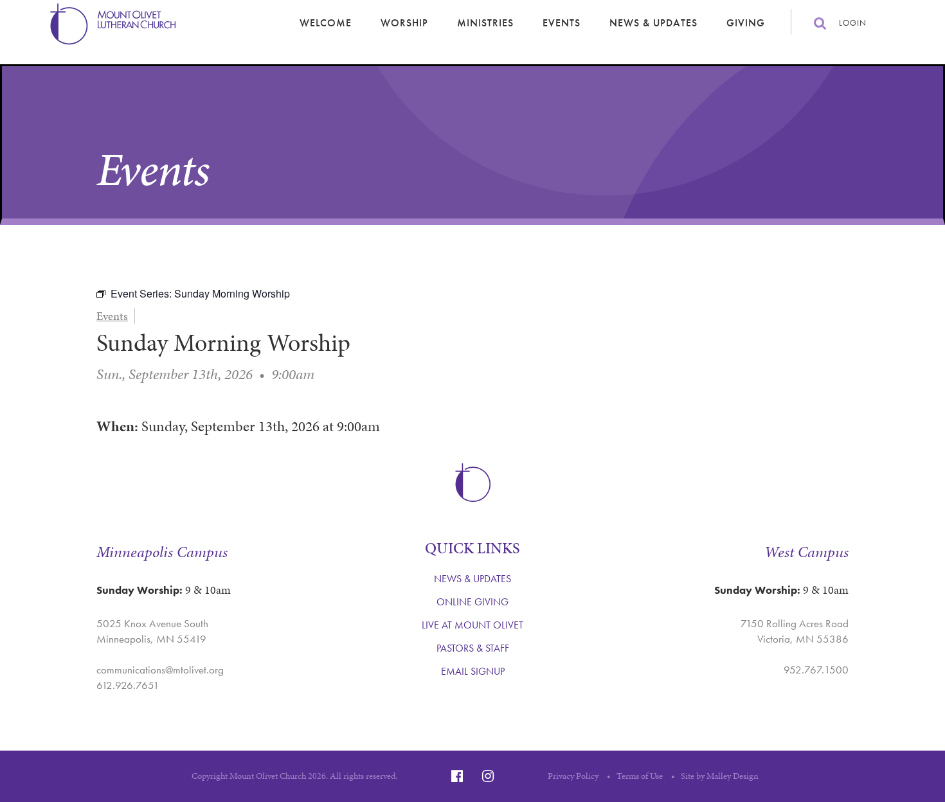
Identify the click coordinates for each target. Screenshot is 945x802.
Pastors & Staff (473, 648)
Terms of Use (639, 776)
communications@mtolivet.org (160, 670)
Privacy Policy (573, 776)
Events (561, 23)
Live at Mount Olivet (472, 625)
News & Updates (653, 23)
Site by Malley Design (720, 776)
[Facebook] (457, 776)
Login (853, 22)
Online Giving (473, 602)
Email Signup (473, 671)
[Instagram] (488, 776)
